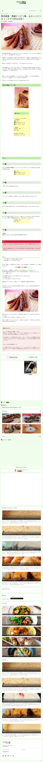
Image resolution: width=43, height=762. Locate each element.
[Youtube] (29, 11)
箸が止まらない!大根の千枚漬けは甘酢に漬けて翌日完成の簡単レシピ (19, 701)
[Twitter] (31, 11)
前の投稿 (39, 436)
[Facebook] (32, 11)
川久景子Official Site (6, 751)
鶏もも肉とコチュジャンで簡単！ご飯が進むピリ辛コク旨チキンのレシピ (20, 634)
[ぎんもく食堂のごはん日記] (21, 3)
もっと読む (25, 538)
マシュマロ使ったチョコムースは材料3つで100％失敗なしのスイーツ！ (31, 431)
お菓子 (6, 13)
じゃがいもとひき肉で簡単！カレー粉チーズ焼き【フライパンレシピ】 (20, 655)
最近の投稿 (4, 603)
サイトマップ (23, 749)
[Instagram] (36, 11)
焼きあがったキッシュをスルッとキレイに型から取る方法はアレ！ (19, 731)
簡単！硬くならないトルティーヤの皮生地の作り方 (15, 533)
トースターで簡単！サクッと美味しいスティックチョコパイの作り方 (11, 431)
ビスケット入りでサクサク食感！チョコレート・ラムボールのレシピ (11, 420)
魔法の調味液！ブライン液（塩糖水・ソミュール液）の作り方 (18, 549)
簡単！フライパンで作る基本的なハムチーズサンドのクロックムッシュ (20, 564)
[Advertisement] (21, 6)
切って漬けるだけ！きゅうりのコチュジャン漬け (14, 613)
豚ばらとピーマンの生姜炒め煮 (10, 624)
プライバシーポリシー (6, 749)
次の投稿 (3, 436)
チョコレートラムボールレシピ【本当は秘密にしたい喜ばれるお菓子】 (31, 420)
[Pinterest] (34, 11)
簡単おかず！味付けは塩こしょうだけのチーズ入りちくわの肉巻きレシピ (20, 645)
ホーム (2, 13)
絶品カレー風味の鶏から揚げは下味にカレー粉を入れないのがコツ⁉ (19, 579)
